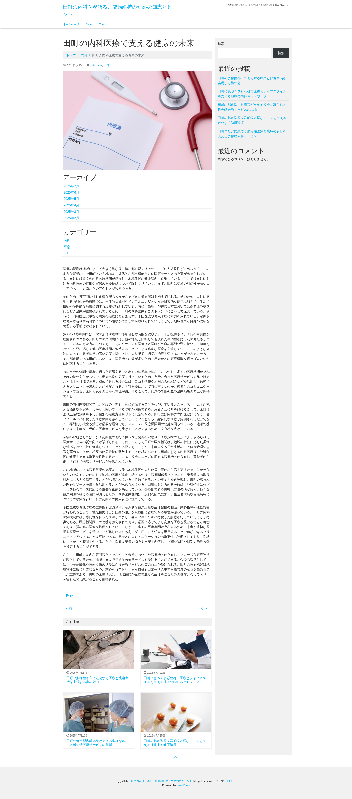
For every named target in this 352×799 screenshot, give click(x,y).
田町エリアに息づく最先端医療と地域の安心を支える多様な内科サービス (252, 133)
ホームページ (71, 24)
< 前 (69, 608)
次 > (204, 608)
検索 (221, 44)
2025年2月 (71, 218)
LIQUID (230, 781)
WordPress (183, 785)
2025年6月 (71, 192)
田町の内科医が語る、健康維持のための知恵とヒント (160, 781)
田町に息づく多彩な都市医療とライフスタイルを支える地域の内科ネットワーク (252, 94)
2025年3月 (71, 211)
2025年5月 (71, 199)
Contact (103, 24)
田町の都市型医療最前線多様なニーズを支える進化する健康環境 (252, 120)
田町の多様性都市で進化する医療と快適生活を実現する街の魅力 (252, 80)
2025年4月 (71, 205)
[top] (176, 758)
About (89, 24)
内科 (92, 65)
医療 (99, 65)
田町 (106, 65)
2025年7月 (71, 186)
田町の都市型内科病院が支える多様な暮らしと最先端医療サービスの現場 (252, 107)
